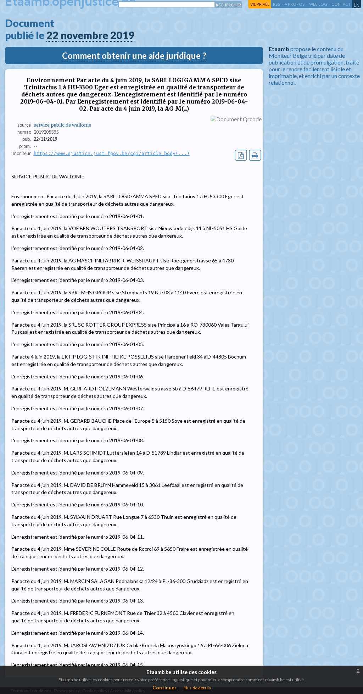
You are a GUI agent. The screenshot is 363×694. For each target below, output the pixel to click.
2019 (122, 35)
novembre (84, 35)
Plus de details (197, 687)
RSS (276, 4)
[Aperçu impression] (255, 155)
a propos (295, 4)
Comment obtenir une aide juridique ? (134, 55)
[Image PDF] (241, 155)
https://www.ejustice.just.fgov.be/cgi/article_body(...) (112, 153)
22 (52, 35)
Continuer (164, 687)
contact (341, 4)
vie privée (259, 4)
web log (318, 4)
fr (356, 4)
